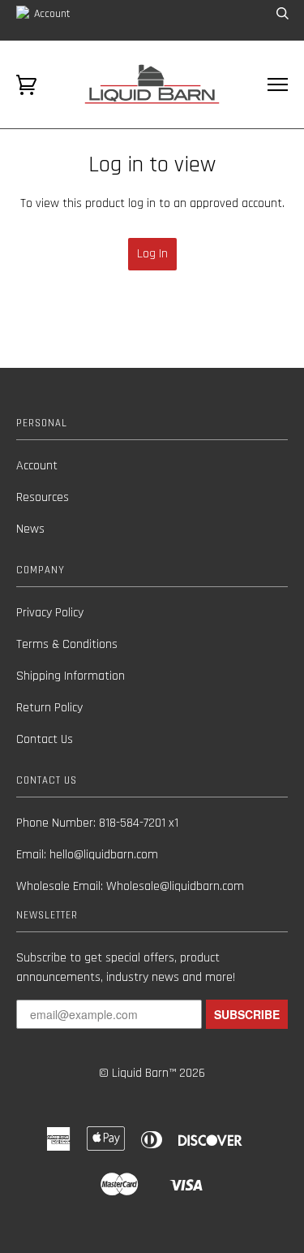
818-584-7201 (132, 823)
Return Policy (49, 707)
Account (51, 13)
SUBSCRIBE (247, 1014)
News (30, 529)
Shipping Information (70, 676)
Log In (152, 253)
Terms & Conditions (67, 644)
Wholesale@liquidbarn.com (175, 886)
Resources (42, 497)
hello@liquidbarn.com (103, 854)
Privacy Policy (49, 612)
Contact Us (44, 739)
